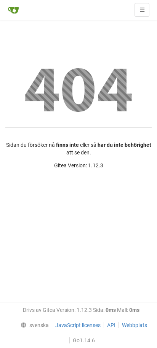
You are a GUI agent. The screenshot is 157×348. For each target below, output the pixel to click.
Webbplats (134, 325)
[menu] (32, 325)
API (111, 325)
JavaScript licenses (78, 325)
